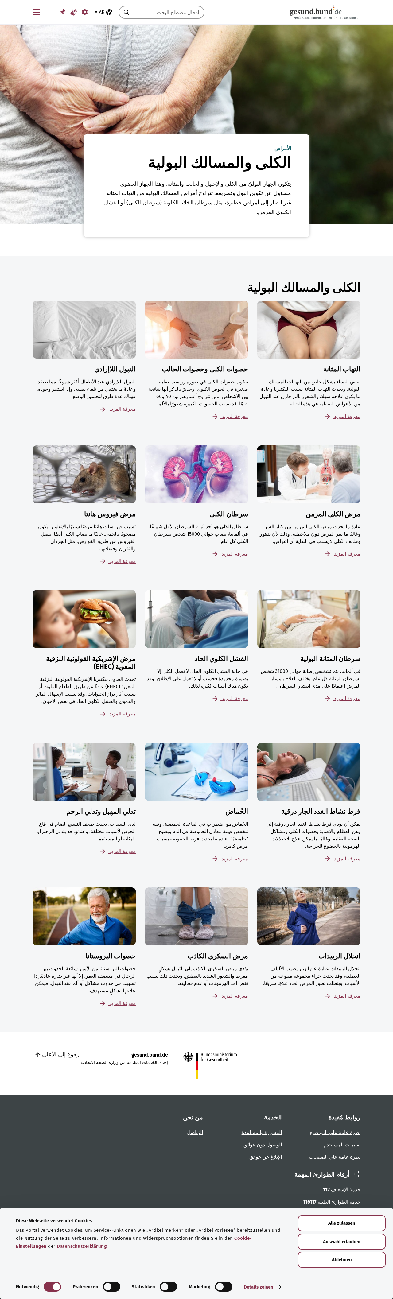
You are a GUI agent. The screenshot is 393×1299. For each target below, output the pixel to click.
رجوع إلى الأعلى (60, 1054)
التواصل (195, 1132)
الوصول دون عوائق (262, 1145)
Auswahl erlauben (341, 1241)
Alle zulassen (341, 1223)
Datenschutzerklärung (82, 1246)
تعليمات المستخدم (342, 1145)
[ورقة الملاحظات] (63, 12)
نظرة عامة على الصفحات (334, 1157)
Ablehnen (342, 1259)
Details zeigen (258, 1287)
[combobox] (169, 12)
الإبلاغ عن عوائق (265, 1157)
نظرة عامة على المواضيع (335, 1132)
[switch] (111, 1287)
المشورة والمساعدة (262, 1132)
